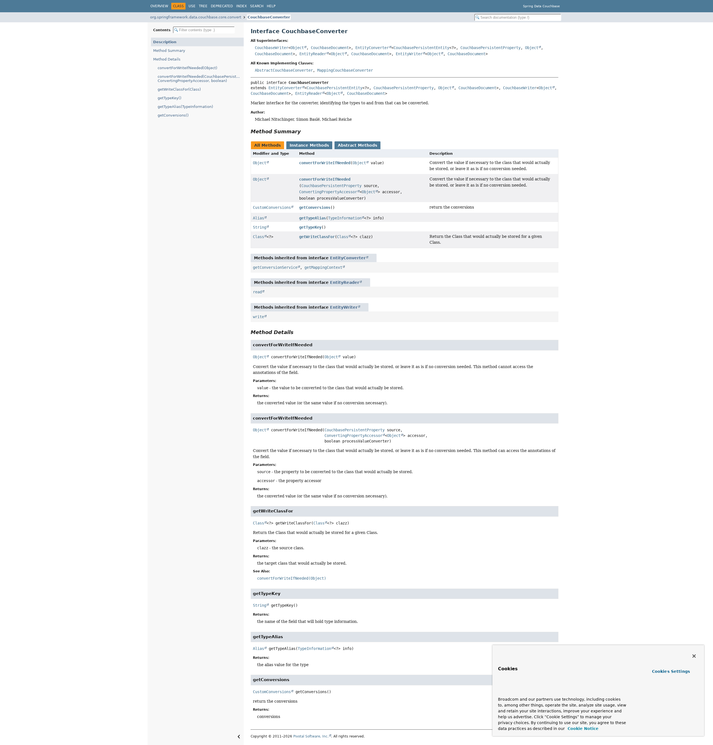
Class (258, 236)
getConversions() (173, 115)
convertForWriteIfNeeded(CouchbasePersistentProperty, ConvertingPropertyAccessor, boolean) (201, 78)
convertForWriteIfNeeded (324, 163)
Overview (159, 6)
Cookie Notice (582, 728)
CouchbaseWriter (271, 47)
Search (256, 6)
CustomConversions (272, 207)
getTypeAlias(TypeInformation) (185, 107)
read (257, 292)
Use (192, 6)
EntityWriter (409, 54)
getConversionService (275, 267)
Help (271, 6)
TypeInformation (345, 218)
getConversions (314, 207)
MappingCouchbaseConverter (345, 70)
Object (297, 47)
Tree (203, 6)
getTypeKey (310, 227)
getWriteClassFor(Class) (179, 89)
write (258, 317)
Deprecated (222, 6)
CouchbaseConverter (269, 17)
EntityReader (312, 54)
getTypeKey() (169, 98)
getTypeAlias (312, 218)
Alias (258, 218)
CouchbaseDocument (330, 47)
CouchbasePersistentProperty (490, 47)
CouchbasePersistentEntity (421, 47)
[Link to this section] (304, 131)
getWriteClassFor (317, 236)
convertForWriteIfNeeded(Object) (187, 68)
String (259, 227)
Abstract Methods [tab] (357, 145)
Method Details (166, 59)
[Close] (694, 656)
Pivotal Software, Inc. (311, 736)
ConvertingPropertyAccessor (328, 192)
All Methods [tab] (267, 145)
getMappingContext (323, 267)
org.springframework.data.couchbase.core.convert (195, 17)
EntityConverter (372, 47)
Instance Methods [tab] (309, 145)
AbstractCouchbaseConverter (284, 70)
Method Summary (169, 51)
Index (241, 6)
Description (164, 42)
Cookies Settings (671, 671)
